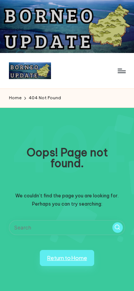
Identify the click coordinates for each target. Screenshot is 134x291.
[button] (117, 227)
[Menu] (121, 71)
